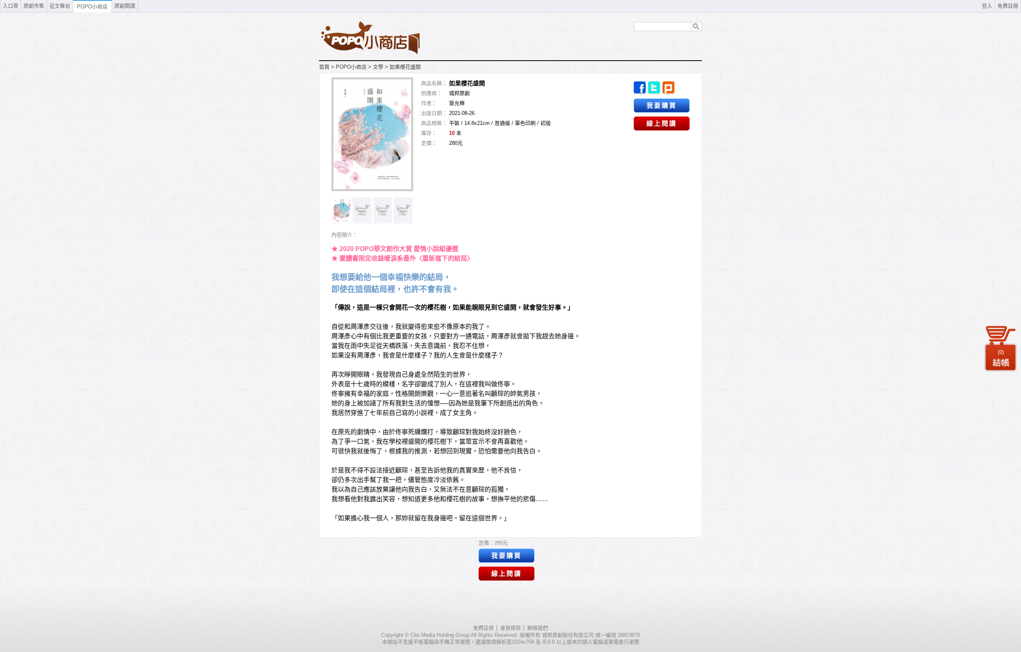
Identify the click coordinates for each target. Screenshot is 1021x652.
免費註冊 (1007, 6)
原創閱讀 (124, 6)
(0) (1001, 352)
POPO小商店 (351, 67)
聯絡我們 (537, 628)
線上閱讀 (662, 123)
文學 (378, 67)
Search (696, 26)
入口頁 (10, 6)
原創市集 (34, 6)
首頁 (324, 67)
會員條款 (510, 628)
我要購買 (662, 105)
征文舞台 (59, 6)
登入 (987, 6)
